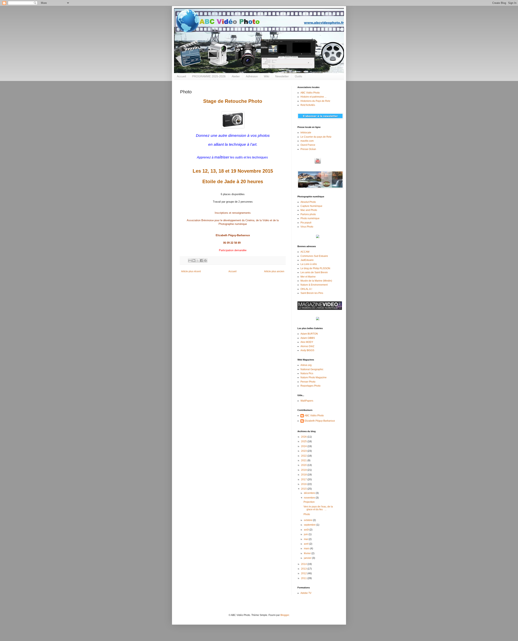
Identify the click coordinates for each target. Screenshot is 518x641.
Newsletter (282, 76)
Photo (307, 514)
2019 (304, 470)
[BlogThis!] (194, 260)
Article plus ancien (274, 271)
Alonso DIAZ (307, 346)
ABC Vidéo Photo (310, 92)
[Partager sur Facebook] (202, 260)
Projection (309, 502)
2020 (304, 465)
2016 (304, 484)
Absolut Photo (308, 202)
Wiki (266, 76)
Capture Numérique (311, 206)
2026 (304, 436)
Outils (298, 76)
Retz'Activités (307, 105)
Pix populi (305, 222)
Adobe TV (305, 593)
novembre (310, 497)
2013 (304, 568)
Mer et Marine (308, 276)
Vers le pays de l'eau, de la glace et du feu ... (318, 508)
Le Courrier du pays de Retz (315, 136)
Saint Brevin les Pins (311, 293)
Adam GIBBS (307, 338)
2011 (304, 578)
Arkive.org (306, 365)
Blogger (284, 615)
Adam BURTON (309, 333)
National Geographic (311, 369)
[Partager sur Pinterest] (205, 260)
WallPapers (306, 400)
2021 (304, 460)
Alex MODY (306, 342)
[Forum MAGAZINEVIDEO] (319, 309)
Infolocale (305, 132)
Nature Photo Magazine (313, 377)
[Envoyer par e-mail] (190, 260)
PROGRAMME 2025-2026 (209, 76)
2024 (304, 446)
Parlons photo (308, 214)
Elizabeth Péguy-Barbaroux (320, 420)
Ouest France (307, 145)
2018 (304, 474)
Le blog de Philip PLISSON (315, 268)
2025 (304, 441)
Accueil (181, 76)
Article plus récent (191, 271)
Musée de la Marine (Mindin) (316, 280)
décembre (310, 493)
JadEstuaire (307, 260)
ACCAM (304, 251)
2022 (304, 455)
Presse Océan (308, 149)
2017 (304, 479)
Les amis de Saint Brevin (314, 272)
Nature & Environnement (314, 284)
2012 (304, 573)
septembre (310, 524)
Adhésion (252, 76)
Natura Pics (306, 373)
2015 (304, 488)
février (307, 553)
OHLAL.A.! (306, 289)
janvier (308, 558)
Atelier (236, 76)
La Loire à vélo (308, 264)
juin (306, 534)
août (306, 529)
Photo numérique (310, 218)
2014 (304, 564)
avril (306, 543)
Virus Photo (306, 226)
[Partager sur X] (198, 260)
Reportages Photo (310, 385)
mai (306, 539)
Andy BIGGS (307, 350)
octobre (308, 520)
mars (307, 548)
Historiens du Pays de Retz (315, 101)
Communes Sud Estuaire (314, 256)
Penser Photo (307, 381)
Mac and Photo (308, 210)
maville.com (307, 140)
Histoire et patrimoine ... (313, 96)
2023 (304, 451)
